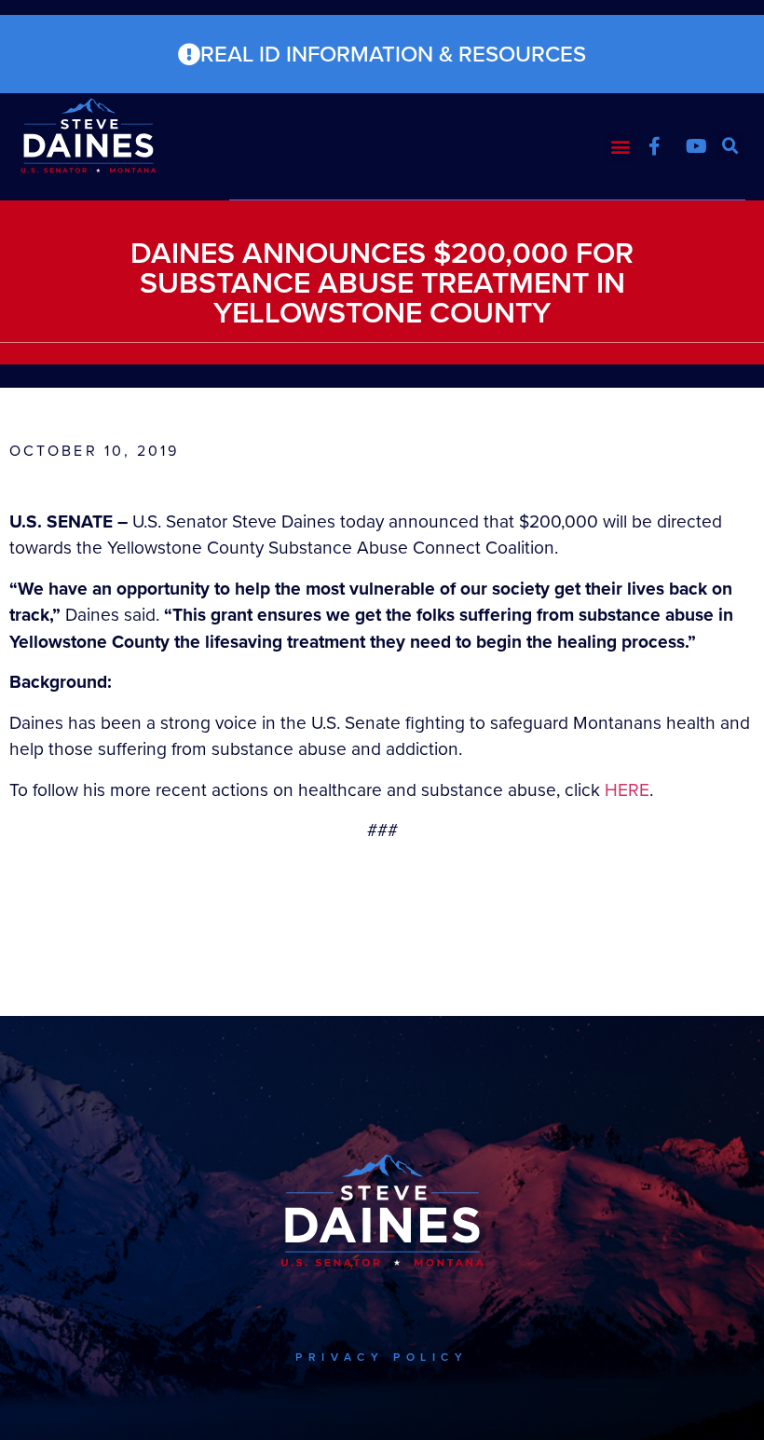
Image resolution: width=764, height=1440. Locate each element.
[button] (621, 146)
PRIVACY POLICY (381, 1357)
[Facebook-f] (655, 146)
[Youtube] (697, 146)
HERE (627, 789)
